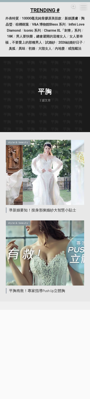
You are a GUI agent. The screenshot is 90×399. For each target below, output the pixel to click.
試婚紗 (50, 42)
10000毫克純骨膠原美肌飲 (42, 18)
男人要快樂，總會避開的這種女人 (41, 36)
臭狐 (12, 48)
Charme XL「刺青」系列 (62, 30)
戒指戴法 (74, 48)
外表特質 (12, 18)
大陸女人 (45, 48)
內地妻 (60, 48)
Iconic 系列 (32, 30)
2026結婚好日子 (70, 42)
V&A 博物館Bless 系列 (49, 24)
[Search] (73, 6)
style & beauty (18, 142)
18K (10, 36)
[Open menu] (83, 7)
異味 (22, 48)
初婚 (31, 48)
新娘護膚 (71, 18)
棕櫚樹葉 (22, 24)
